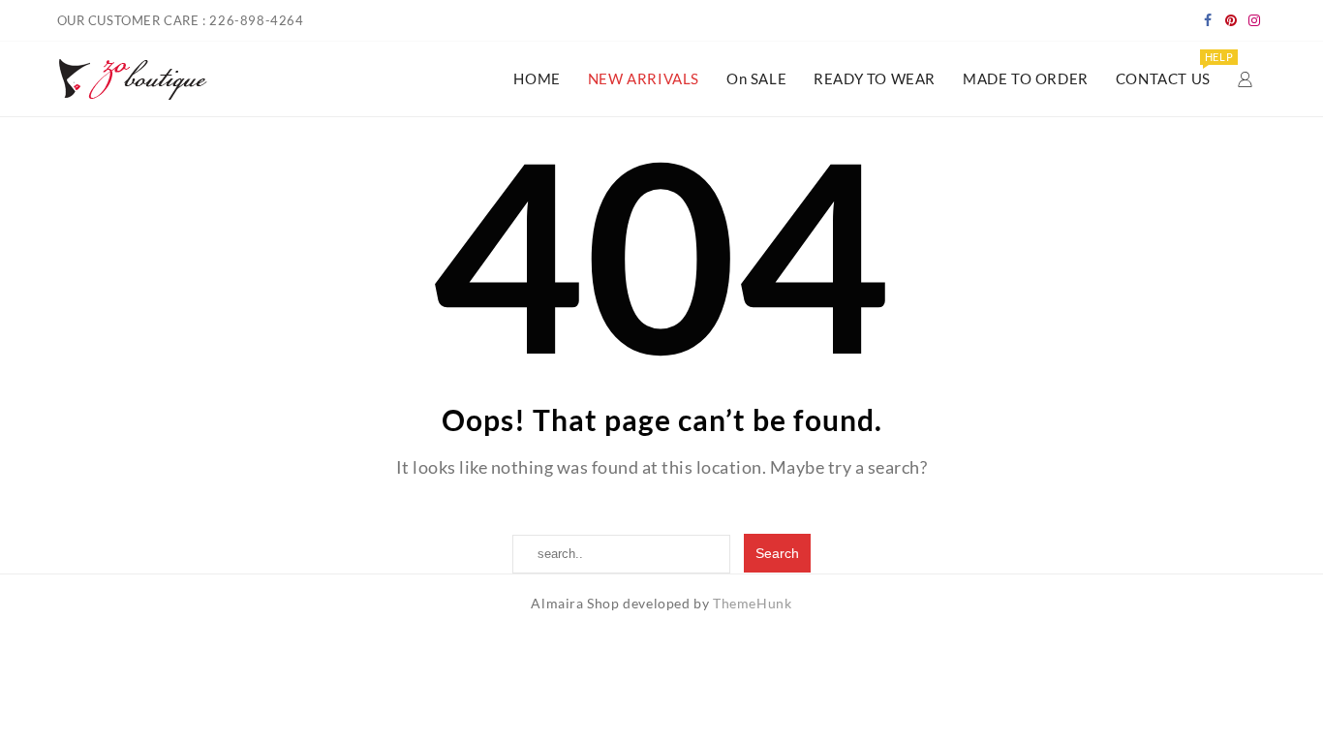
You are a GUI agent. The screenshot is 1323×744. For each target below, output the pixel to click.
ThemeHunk (752, 603)
